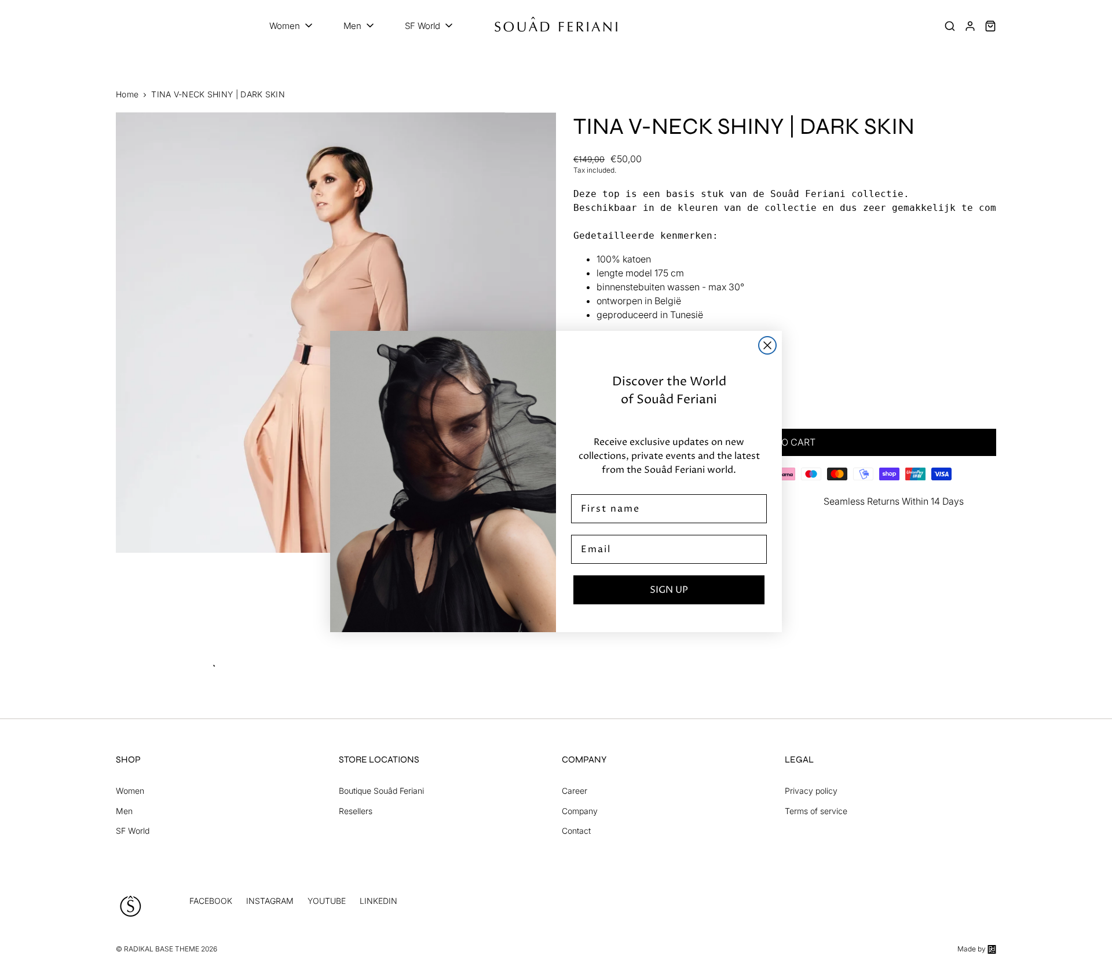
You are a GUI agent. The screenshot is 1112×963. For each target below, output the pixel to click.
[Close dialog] (767, 345)
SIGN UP (669, 589)
